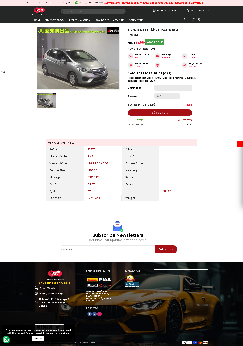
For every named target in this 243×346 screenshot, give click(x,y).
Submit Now (161, 113)
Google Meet (67, 3)
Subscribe (166, 249)
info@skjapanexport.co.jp (51, 293)
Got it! (38, 338)
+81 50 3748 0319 (47, 288)
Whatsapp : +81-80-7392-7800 (91, 3)
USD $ (4, 72)
